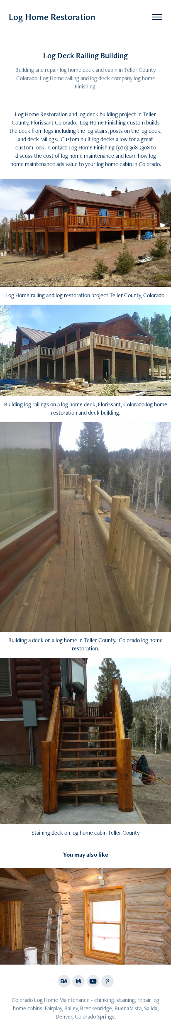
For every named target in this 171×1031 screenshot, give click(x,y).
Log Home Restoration (52, 17)
